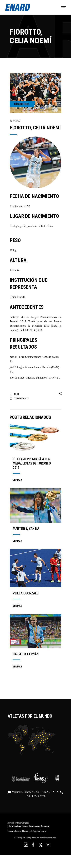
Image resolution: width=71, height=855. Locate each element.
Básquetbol (21, 104)
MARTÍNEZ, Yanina (26, 528)
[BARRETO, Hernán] (35, 631)
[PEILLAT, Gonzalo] (35, 568)
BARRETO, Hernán (26, 654)
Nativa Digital (23, 823)
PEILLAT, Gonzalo (25, 593)
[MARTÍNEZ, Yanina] (35, 505)
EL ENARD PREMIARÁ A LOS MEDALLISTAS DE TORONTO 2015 (32, 463)
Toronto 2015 (21, 398)
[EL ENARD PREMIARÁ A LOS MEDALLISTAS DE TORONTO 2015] (35, 438)
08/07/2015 (15, 121)
